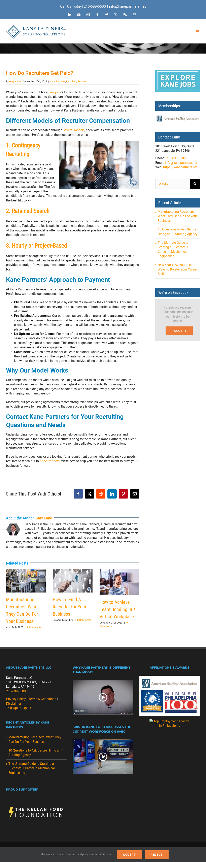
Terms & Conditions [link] (42, 699)
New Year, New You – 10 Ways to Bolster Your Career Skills (177, 269)
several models (73, 130)
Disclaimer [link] (13, 703)
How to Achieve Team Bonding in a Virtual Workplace (119, 582)
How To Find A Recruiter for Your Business (72, 580)
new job (54, 92)
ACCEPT (129, 855)
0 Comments (34, 627)
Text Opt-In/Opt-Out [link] (20, 708)
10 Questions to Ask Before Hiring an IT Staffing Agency (36, 752)
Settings (104, 854)
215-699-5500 (95, 6)
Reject (157, 855)
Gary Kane (15, 81)
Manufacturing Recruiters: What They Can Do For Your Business (26, 580)
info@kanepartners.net (127, 6)
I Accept (179, 331)
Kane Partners (57, 81)
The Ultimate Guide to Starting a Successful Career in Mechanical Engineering (31, 768)
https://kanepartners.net (180, 167)
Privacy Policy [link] (16, 699)
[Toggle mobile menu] (198, 30)
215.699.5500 (176, 158)
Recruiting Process (76, 81)
